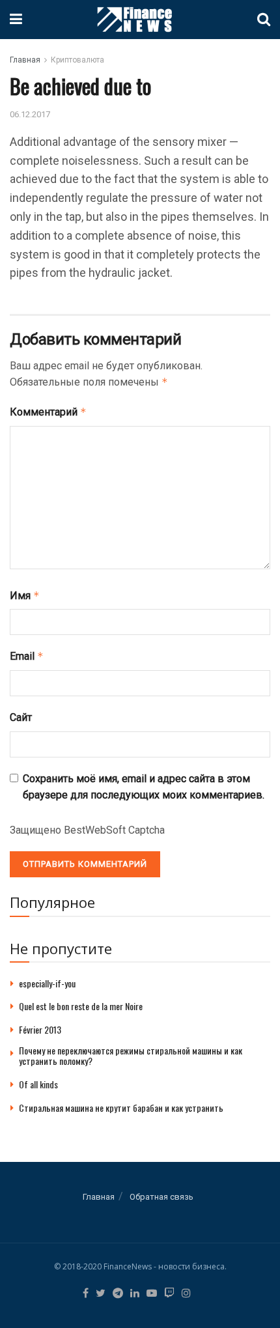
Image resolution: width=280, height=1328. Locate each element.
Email (27, 656)
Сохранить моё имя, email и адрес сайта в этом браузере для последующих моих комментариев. (143, 787)
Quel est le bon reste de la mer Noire (81, 1006)
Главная (25, 59)
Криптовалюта (77, 59)
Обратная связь (161, 1197)
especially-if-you (47, 983)
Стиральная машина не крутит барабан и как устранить (121, 1107)
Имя (25, 595)
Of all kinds (38, 1084)
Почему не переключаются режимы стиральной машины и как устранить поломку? (130, 1055)
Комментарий (48, 412)
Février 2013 (40, 1029)
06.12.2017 (30, 114)
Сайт (21, 717)
